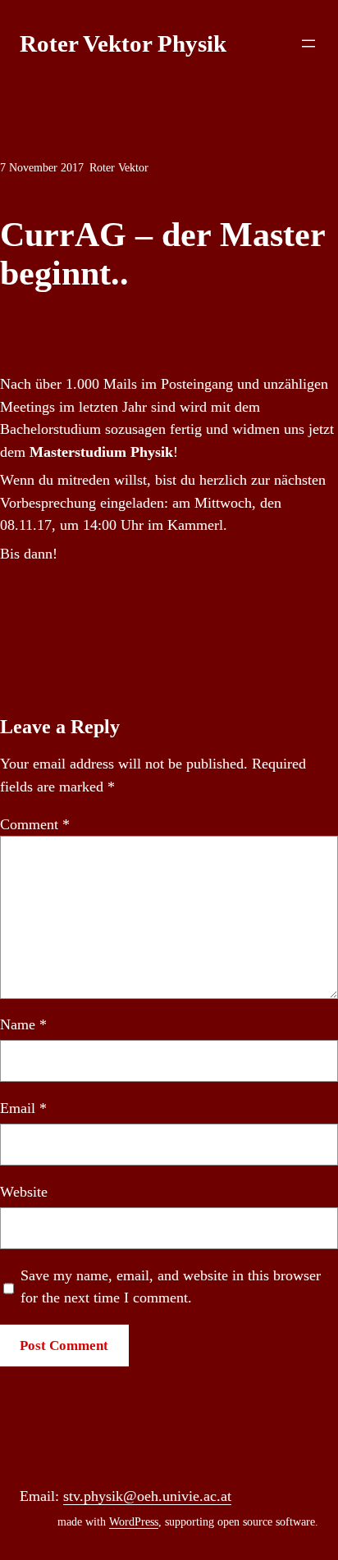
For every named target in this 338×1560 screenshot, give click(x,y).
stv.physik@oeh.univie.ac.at (147, 1496)
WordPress (133, 1522)
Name (23, 1024)
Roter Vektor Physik (123, 43)
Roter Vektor (118, 168)
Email (23, 1108)
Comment (35, 824)
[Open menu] (308, 43)
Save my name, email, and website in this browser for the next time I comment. (171, 1287)
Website (24, 1192)
